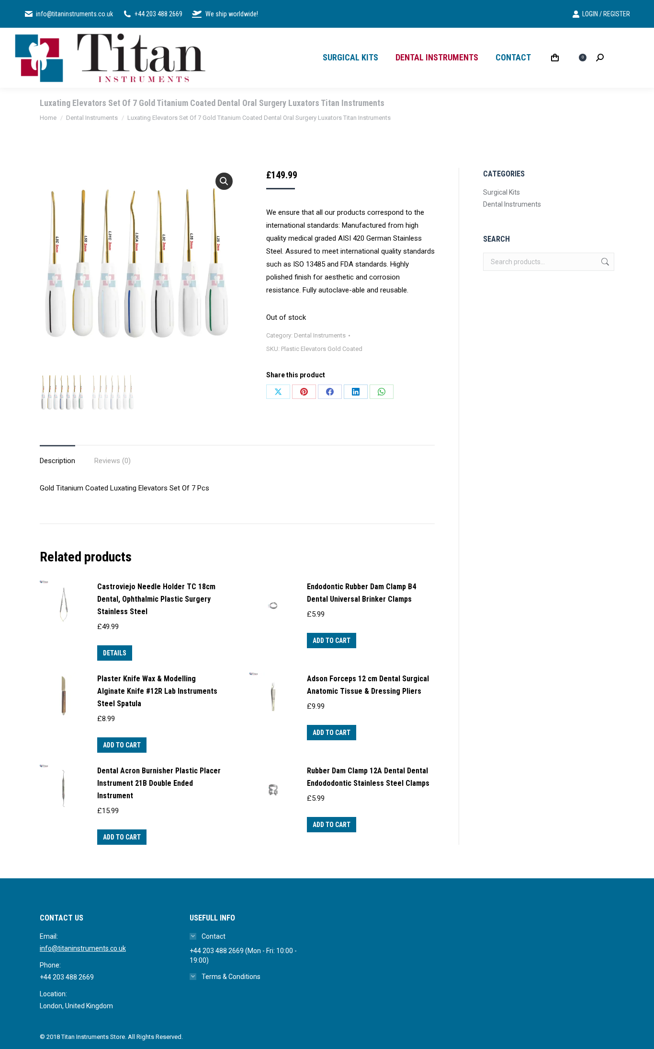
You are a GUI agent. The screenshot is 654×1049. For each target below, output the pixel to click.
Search (604, 262)
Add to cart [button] (331, 640)
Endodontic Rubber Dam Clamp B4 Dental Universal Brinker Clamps (361, 593)
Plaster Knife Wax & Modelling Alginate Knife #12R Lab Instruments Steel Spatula (157, 691)
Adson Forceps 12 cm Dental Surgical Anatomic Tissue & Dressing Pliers (368, 685)
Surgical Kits (501, 192)
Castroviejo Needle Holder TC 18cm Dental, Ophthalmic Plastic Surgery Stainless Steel (156, 599)
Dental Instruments (320, 335)
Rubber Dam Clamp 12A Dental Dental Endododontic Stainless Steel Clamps (368, 777)
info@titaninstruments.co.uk (83, 948)
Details (114, 653)
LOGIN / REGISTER (606, 14)
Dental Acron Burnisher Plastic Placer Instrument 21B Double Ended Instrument (159, 783)
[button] (224, 181)
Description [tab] (57, 460)
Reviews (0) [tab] (112, 460)
